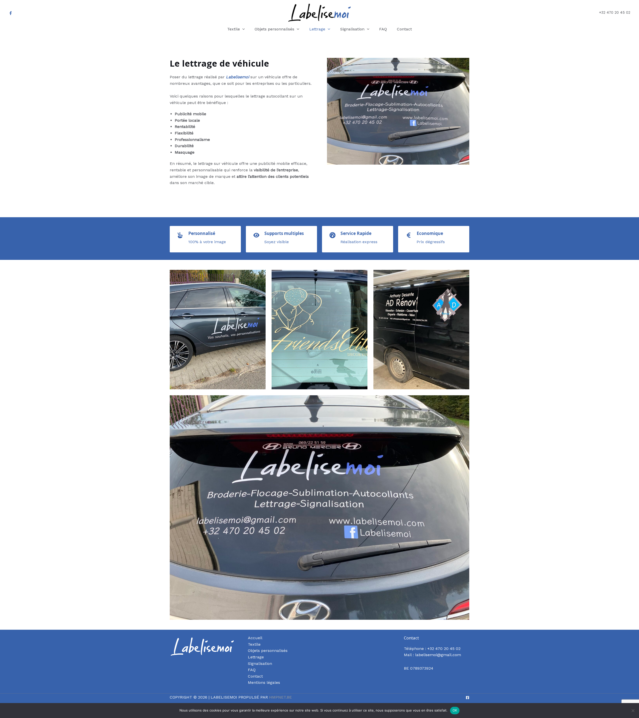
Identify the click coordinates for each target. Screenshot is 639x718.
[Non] (632, 710)
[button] (242, 29)
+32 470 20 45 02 (444, 648)
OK (455, 710)
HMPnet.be (280, 697)
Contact (255, 676)
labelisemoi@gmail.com (438, 654)
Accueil (255, 637)
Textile (254, 644)
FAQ (252, 669)
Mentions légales (264, 682)
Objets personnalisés (268, 650)
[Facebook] (10, 13)
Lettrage (256, 657)
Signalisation (260, 663)
